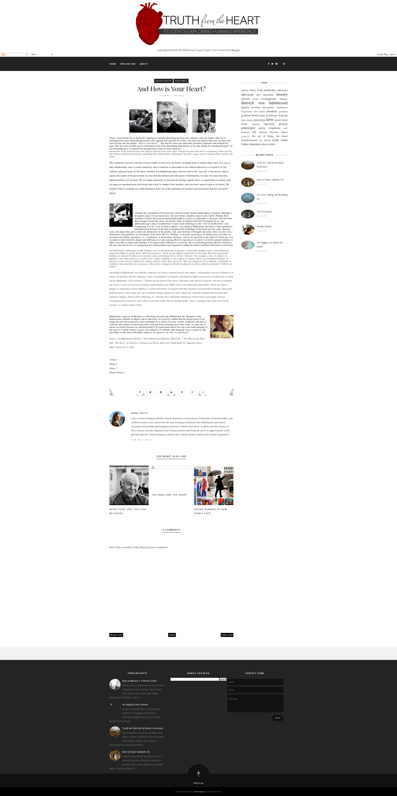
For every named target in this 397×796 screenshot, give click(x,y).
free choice (259, 111)
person (283, 124)
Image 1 (113, 359)
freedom (272, 111)
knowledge (260, 120)
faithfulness (282, 107)
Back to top (198, 783)
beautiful (268, 94)
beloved (245, 98)
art (258, 94)
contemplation (269, 98)
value (284, 140)
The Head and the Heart (169, 494)
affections (282, 90)
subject (284, 132)
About (144, 64)
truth (275, 140)
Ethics (253, 90)
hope (262, 115)
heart (255, 115)
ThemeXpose (199, 791)
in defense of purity (277, 115)
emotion (255, 107)
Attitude (244, 90)
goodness (283, 111)
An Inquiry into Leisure (135, 704)
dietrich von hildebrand (264, 102)
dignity (245, 107)
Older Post (227, 634)
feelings (181, 81)
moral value (281, 120)
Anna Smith (139, 413)
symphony (245, 136)
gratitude (246, 115)
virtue (272, 144)
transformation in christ (255, 140)
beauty (282, 94)
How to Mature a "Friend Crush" (139, 680)
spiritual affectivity (269, 132)
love (270, 119)
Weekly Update (264, 226)
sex (254, 132)
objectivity (269, 124)
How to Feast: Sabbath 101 (270, 179)
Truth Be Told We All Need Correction (270, 164)
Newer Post (116, 634)
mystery (255, 124)
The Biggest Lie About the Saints (270, 244)
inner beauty (247, 120)
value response (250, 144)
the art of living (263, 136)
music (244, 124)
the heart (282, 136)
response (274, 128)
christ (255, 99)
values (264, 144)
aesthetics (269, 90)
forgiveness (246, 111)
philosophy (248, 128)
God (259, 90)
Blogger (236, 50)
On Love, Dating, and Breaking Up (272, 196)
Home (112, 64)
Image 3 (113, 368)
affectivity (163, 81)
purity (262, 128)
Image (112, 372)
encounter (268, 107)
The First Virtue (264, 211)
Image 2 (113, 363)
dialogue (283, 99)
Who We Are (128, 64)
